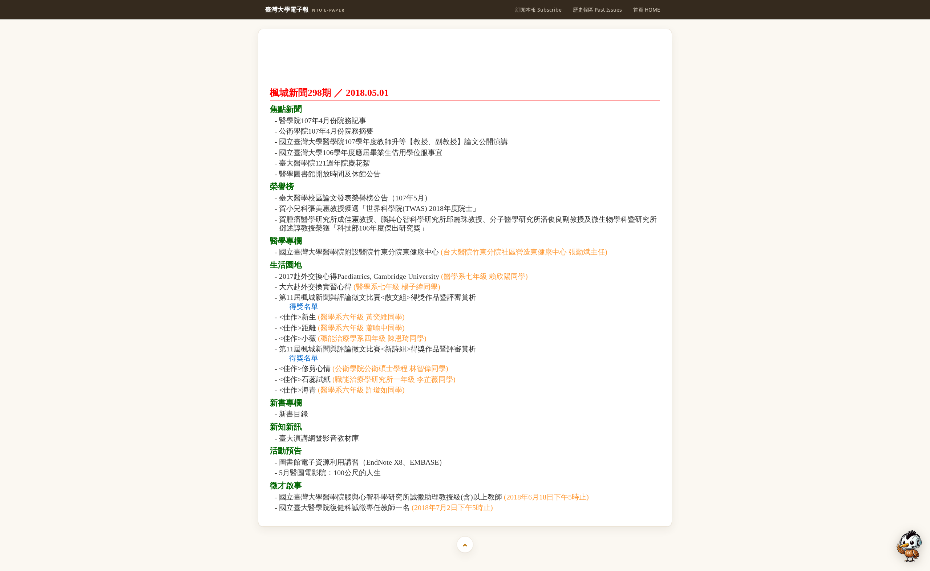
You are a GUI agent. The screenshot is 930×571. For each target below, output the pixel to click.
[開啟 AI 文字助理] (909, 546)
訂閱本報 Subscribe (538, 9)
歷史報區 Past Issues (597, 9)
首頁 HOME (646, 9)
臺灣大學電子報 (305, 9)
